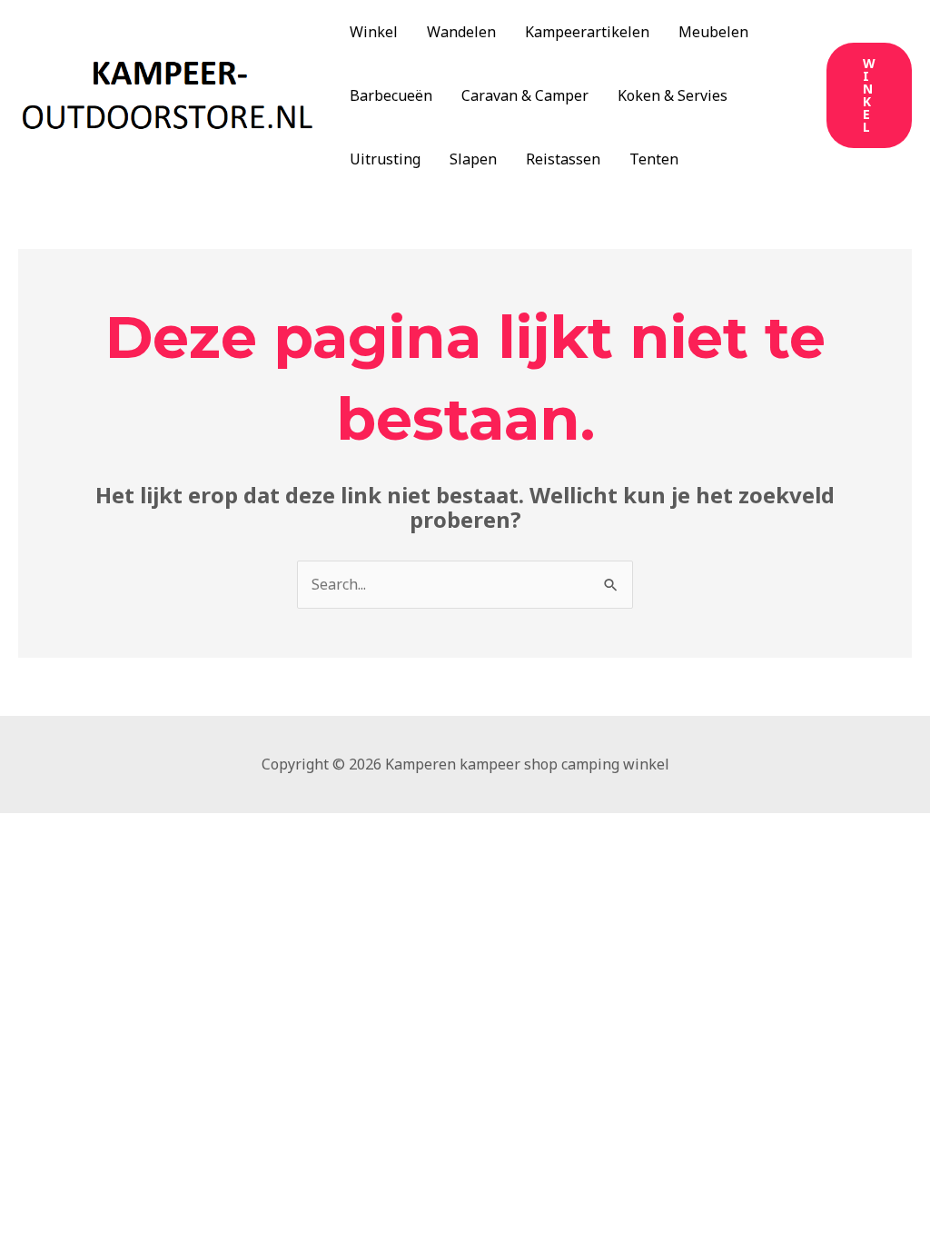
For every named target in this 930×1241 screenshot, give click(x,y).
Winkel (374, 32)
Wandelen (461, 32)
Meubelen (713, 32)
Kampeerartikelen (587, 32)
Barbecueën (391, 95)
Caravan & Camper (525, 95)
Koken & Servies (672, 95)
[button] (869, 95)
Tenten (653, 159)
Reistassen (563, 159)
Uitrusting (385, 159)
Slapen (473, 159)
